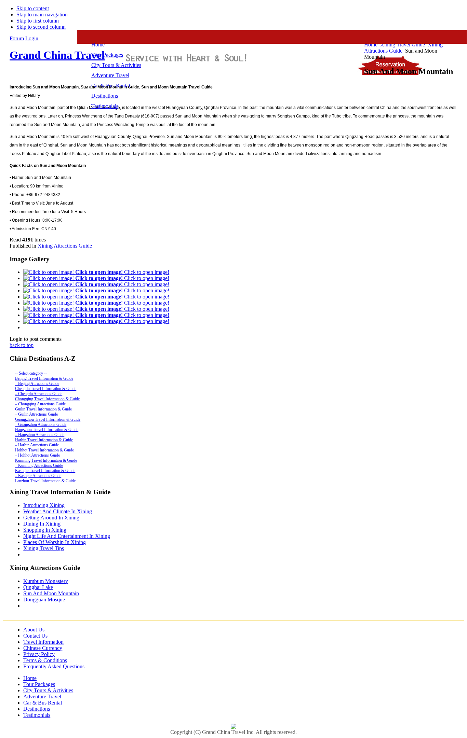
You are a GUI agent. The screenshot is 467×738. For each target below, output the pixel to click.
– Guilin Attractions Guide (36, 414)
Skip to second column (41, 27)
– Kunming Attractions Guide (39, 465)
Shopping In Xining (44, 530)
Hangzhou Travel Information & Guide (46, 429)
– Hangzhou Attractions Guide (39, 434)
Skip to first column (37, 21)
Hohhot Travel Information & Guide (44, 450)
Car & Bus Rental (42, 703)
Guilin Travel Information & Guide (43, 409)
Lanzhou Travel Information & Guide (45, 480)
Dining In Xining (42, 524)
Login (31, 38)
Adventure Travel (42, 696)
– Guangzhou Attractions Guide (40, 424)
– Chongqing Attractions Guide (40, 404)
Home (30, 678)
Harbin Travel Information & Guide (44, 439)
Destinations (36, 709)
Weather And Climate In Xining (57, 511)
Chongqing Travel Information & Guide (47, 398)
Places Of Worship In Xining (54, 542)
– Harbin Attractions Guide (37, 445)
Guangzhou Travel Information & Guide (47, 419)
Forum (17, 38)
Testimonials (36, 715)
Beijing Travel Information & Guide (44, 378)
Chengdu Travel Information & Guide (45, 388)
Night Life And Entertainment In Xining (66, 536)
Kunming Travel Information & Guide (46, 460)
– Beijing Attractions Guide (37, 383)
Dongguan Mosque (44, 599)
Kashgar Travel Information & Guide (45, 470)
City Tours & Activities (48, 690)
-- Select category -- (31, 373)
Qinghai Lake (38, 587)
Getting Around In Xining (51, 517)
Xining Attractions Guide (65, 246)
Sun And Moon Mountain (51, 593)
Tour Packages (39, 684)
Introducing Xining (44, 505)
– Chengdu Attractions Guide (38, 393)
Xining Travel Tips (43, 548)
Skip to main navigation (42, 14)
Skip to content (32, 8)
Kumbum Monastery (45, 581)
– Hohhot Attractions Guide (37, 455)
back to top (22, 345)
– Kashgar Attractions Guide (38, 475)
